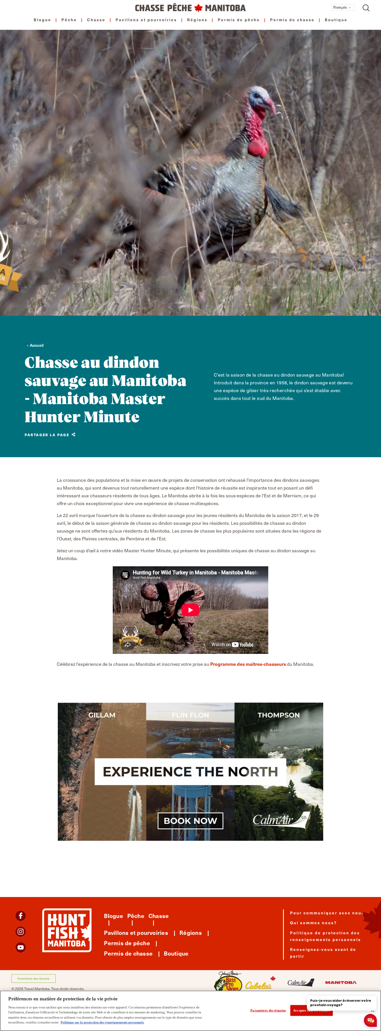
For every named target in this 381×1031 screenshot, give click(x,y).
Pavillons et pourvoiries (146, 19)
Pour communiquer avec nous (327, 912)
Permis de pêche (239, 19)
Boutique (336, 19)
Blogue (42, 19)
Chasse (96, 19)
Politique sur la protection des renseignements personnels (102, 1022)
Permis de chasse (292, 19)
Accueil (37, 345)
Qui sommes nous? (313, 922)
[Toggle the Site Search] (366, 7)
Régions (197, 19)
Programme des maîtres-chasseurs (248, 664)
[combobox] (342, 7)
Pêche (69, 19)
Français (340, 7)
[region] (190, 1011)
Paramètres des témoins (33, 978)
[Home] (190, 7)
